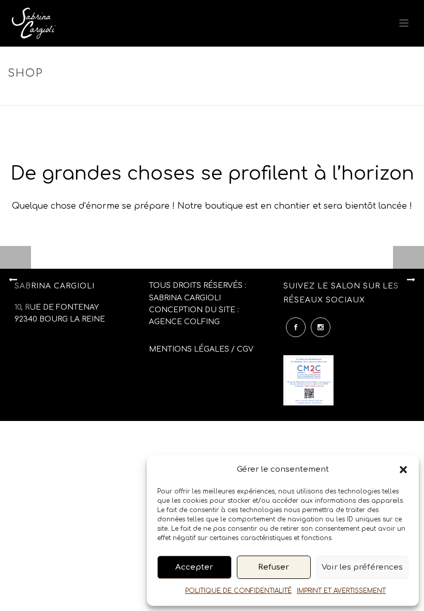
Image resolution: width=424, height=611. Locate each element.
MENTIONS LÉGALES (189, 349)
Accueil (109, 95)
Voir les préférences (362, 567)
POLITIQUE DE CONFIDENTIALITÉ (238, 590)
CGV (245, 349)
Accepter (194, 567)
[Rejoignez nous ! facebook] (296, 327)
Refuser (273, 567)
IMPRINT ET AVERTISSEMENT (341, 590)
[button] (403, 469)
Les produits (153, 95)
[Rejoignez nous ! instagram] (320, 327)
